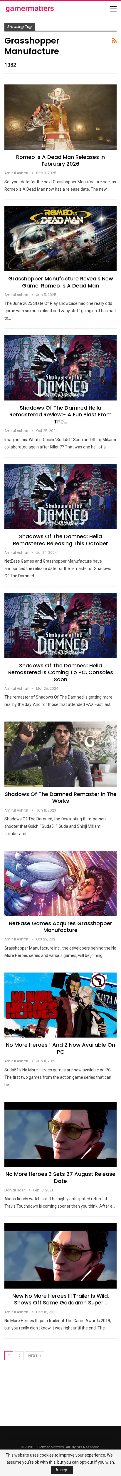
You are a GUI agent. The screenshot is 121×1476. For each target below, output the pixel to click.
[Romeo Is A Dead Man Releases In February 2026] (60, 117)
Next (33, 1355)
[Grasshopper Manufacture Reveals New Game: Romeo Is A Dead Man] (60, 239)
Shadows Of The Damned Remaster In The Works (61, 797)
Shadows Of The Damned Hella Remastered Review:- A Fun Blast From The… (60, 414)
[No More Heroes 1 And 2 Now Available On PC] (60, 1005)
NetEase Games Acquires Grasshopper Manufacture (60, 927)
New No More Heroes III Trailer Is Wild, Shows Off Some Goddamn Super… (60, 1299)
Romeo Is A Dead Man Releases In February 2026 (60, 160)
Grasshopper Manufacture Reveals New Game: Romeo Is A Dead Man (60, 282)
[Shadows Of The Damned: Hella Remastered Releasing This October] (60, 496)
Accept (62, 1469)
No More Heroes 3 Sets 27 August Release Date (60, 1177)
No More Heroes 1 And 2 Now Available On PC (60, 1048)
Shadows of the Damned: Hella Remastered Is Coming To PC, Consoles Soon (60, 672)
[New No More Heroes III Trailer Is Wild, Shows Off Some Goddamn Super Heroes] (60, 1256)
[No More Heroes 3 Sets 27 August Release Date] (60, 1134)
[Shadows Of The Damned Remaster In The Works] (60, 754)
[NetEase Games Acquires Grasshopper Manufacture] (60, 883)
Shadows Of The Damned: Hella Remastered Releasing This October (60, 540)
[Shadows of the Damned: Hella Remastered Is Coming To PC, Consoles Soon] (60, 625)
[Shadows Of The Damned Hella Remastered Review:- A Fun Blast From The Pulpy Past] (60, 367)
